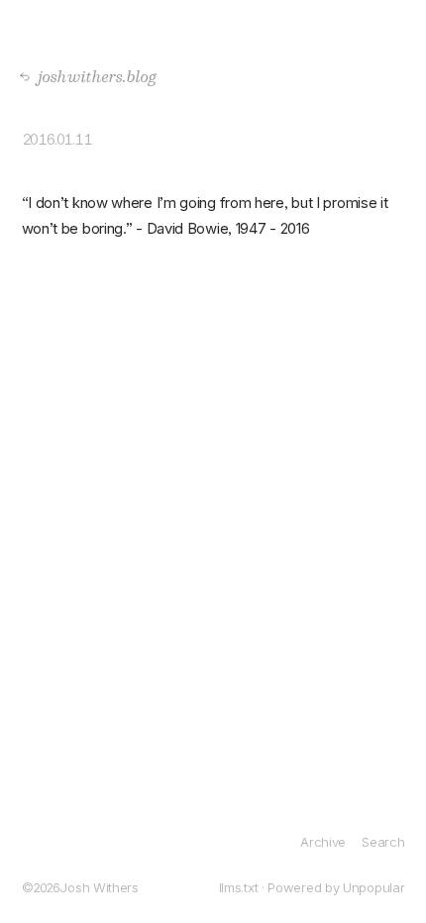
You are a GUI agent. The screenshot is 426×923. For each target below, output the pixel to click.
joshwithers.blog (92, 75)
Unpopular (373, 887)
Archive (323, 842)
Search (383, 842)
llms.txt (239, 887)
